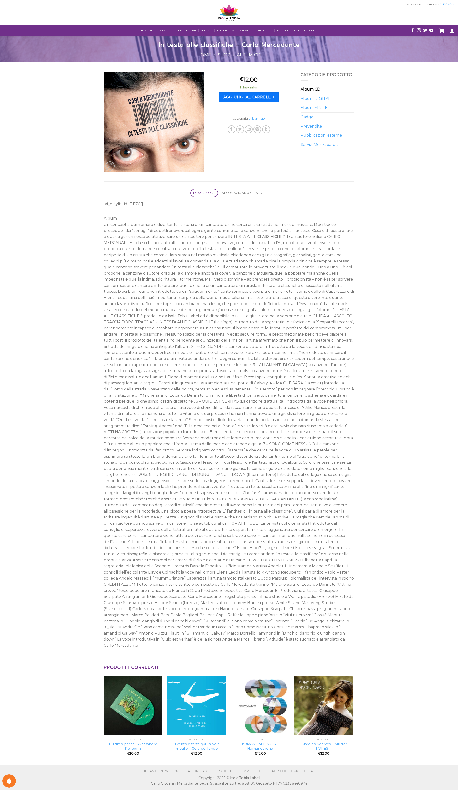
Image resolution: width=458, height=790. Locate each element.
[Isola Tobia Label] (229, 12)
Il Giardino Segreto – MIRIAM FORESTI (323, 746)
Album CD (249, 54)
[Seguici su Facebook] (413, 30)
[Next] (352, 720)
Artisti (206, 30)
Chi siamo (147, 30)
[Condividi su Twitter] (240, 129)
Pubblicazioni (184, 30)
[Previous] (104, 720)
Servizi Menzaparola (320, 144)
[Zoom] (110, 166)
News (164, 30)
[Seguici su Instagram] (419, 30)
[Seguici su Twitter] (425, 30)
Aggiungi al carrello (248, 97)
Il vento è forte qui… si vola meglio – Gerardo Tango (196, 746)
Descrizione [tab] (204, 193)
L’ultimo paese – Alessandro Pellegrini (133, 746)
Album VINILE (314, 107)
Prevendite (311, 126)
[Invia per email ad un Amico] (249, 129)
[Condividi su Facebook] (231, 129)
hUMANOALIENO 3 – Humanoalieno (260, 746)
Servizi (245, 30)
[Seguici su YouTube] (431, 30)
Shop (224, 54)
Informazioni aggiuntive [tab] (243, 193)
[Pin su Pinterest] (257, 129)
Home (204, 54)
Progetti (224, 30)
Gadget (308, 117)
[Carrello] (441, 30)
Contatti (311, 30)
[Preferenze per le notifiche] (9, 781)
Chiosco (262, 30)
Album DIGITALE (317, 98)
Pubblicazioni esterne (321, 135)
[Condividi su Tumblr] (266, 129)
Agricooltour (288, 30)
